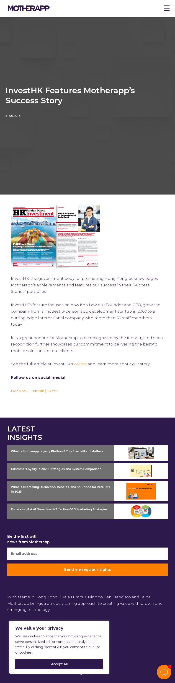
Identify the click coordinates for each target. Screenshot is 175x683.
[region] (59, 647)
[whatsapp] (164, 657)
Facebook (19, 391)
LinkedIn (37, 391)
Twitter (52, 391)
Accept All (59, 664)
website (80, 364)
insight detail (127, 449)
